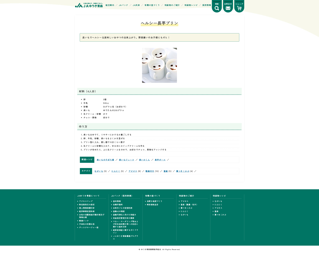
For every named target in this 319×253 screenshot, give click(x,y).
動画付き (150, 171)
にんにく (116, 171)
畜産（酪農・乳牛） (189, 204)
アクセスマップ (86, 201)
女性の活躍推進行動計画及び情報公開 (91, 216)
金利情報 (117, 201)
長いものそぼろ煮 (105, 159)
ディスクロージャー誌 (89, 227)
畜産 (166, 171)
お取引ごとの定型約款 (122, 208)
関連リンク (84, 220)
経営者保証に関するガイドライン (125, 231)
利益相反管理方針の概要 (123, 218)
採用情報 (206, 5)
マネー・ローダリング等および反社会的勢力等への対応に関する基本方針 (125, 224)
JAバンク (123, 5)
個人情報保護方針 (87, 208)
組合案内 (110, 5)
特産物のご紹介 (172, 5)
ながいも (98, 171)
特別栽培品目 (153, 204)
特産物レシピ (191, 5)
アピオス (133, 171)
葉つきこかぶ (182, 171)
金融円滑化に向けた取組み (124, 214)
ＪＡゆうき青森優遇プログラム (125, 237)
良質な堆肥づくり (154, 201)
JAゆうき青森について (88, 195)
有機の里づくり (152, 5)
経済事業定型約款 (87, 211)
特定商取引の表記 (87, 204)
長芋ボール (160, 159)
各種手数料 (118, 204)
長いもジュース (126, 159)
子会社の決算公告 (87, 224)
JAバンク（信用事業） (122, 195)
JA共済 (136, 5)
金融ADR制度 (119, 211)
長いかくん (144, 159)
